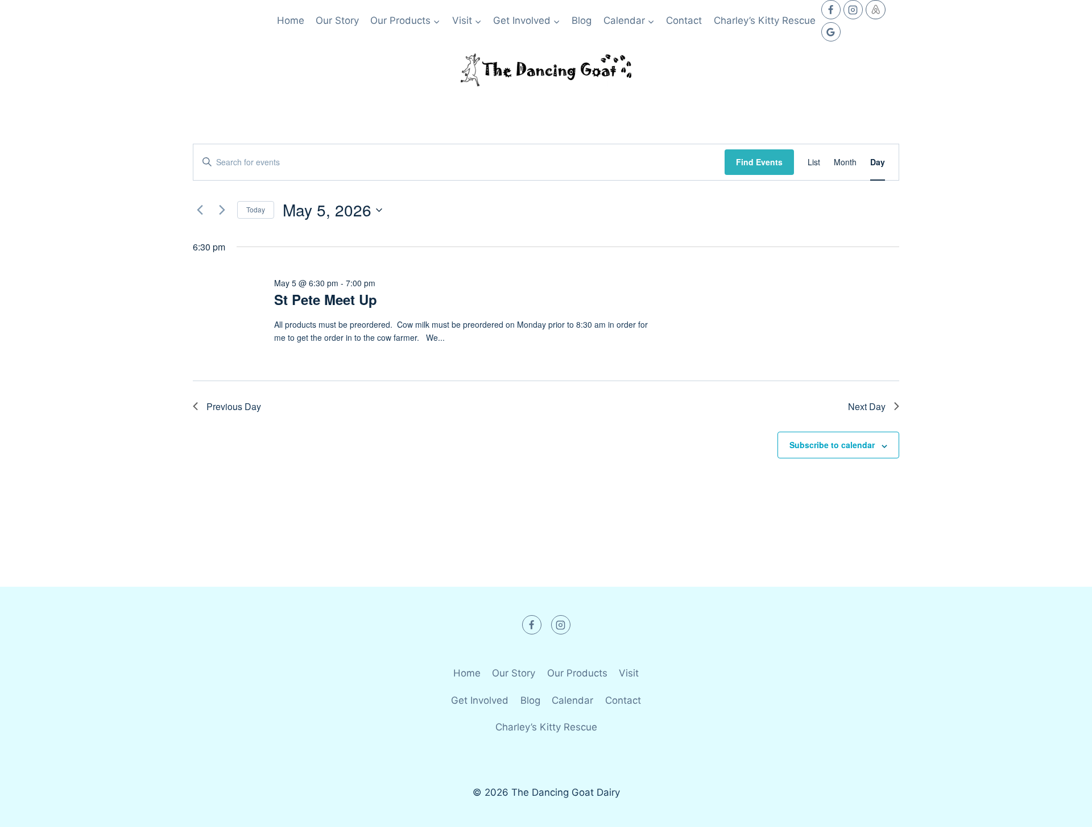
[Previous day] (199, 210)
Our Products (577, 673)
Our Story (337, 20)
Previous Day (233, 406)
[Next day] (222, 210)
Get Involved (479, 700)
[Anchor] (876, 9)
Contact (684, 20)
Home (290, 20)
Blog (582, 20)
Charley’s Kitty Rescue (765, 20)
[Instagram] (853, 9)
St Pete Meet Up (325, 299)
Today (255, 209)
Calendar (572, 700)
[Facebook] (831, 9)
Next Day (867, 406)
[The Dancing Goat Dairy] (546, 70)
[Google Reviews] (831, 31)
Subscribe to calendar (832, 444)
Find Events (759, 162)
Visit (629, 673)
